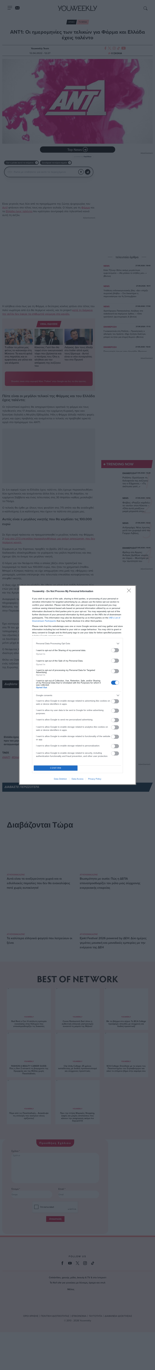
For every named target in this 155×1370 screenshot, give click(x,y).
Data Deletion (60, 779)
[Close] (130, 591)
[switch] (115, 650)
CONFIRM (55, 768)
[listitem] (77, 643)
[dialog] (77, 685)
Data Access (77, 779)
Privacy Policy (94, 779)
